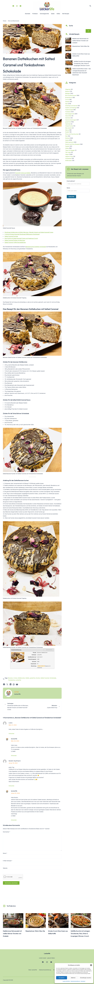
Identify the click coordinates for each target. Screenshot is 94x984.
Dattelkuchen (21, 678)
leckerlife (17, 694)
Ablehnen (73, 977)
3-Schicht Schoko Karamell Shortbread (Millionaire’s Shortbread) (22, 234)
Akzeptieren (61, 977)
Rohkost (67, 138)
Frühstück (68, 111)
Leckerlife (47, 953)
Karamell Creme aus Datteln (22, 173)
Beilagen (67, 93)
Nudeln (67, 132)
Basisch (67, 91)
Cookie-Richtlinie (66, 981)
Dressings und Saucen (71, 105)
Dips (66, 103)
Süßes (67, 148)
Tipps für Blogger (70, 150)
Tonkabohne (11, 680)
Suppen (67, 146)
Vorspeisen (68, 158)
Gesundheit (68, 115)
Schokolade (53, 678)
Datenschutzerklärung (75, 981)
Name (5, 853)
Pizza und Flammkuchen (72, 134)
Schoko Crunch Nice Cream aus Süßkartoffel (58, 932)
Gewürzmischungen (70, 120)
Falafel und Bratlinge (70, 107)
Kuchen (38, 678)
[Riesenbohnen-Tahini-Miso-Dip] (68, 48)
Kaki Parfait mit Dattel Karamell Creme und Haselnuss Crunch (21, 238)
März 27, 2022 (13, 725)
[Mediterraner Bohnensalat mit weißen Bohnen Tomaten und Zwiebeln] (68, 41)
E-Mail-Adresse (7, 860)
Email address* (71, 181)
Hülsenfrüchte (69, 126)
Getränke (67, 118)
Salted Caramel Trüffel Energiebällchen (15, 242)
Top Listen (68, 152)
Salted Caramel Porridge (11, 236)
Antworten (11, 733)
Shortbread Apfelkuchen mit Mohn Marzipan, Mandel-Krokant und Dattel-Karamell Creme (29, 232)
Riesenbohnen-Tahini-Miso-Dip (80, 46)
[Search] (88, 31)
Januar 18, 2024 (13, 763)
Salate (67, 140)
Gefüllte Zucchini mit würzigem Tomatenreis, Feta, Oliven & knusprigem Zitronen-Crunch (82, 63)
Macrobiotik (68, 128)
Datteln (27, 678)
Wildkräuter (68, 160)
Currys (67, 99)
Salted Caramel (45, 678)
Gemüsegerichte (69, 113)
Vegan (67, 154)
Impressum (83, 981)
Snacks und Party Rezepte (72, 144)
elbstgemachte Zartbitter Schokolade (36, 246)
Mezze (67, 130)
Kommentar (6, 832)
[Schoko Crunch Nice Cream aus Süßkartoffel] (68, 56)
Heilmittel (67, 124)
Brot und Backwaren (70, 95)
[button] (91, 965)
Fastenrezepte (69, 109)
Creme (15, 678)
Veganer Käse (69, 156)
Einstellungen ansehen (85, 977)
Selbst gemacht (69, 142)
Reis (66, 136)
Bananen (10, 678)
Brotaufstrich (68, 97)
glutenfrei (32, 678)
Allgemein (68, 89)
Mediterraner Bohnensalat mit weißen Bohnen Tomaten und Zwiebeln (80, 40)
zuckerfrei (18, 680)
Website (5, 868)
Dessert (67, 101)
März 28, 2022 (15, 741)
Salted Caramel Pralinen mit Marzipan (15, 240)
